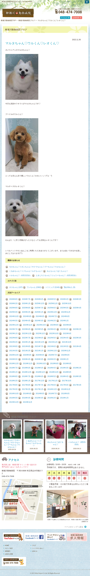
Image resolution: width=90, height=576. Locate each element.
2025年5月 (64, 308)
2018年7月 (26, 376)
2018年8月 (13, 376)
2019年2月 (77, 368)
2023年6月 (26, 329)
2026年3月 (77, 299)
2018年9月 (67, 372)
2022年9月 (67, 333)
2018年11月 (40, 372)
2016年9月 (27, 393)
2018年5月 (51, 376)
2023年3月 (64, 329)
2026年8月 (13, 299)
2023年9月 (54, 325)
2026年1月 (26, 303)
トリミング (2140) (52, 287)
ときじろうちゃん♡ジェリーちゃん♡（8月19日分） (56, 275)
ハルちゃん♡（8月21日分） (20, 275)
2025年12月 (39, 303)
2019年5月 (39, 368)
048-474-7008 (8, 476)
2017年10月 (66, 381)
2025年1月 (39, 312)
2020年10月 (14, 355)
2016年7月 (52, 393)
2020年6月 (65, 355)
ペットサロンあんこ (38, 548)
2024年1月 (64, 321)
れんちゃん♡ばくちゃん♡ (57, 271)
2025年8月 (26, 308)
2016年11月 (65, 389)
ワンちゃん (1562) (34, 287)
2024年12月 (52, 312)
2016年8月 (40, 393)
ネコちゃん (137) (15, 287)
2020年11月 (65, 351)
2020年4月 (26, 359)
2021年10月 (66, 342)
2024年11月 (65, 312)
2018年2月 (13, 381)
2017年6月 (51, 385)
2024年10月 (14, 316)
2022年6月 (39, 338)
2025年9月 (13, 308)
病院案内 (7, 551)
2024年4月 (26, 321)
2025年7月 (39, 308)
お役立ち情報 (9, 554)
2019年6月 (26, 368)
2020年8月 (40, 355)
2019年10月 (41, 363)
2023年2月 (77, 329)
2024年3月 (39, 321)
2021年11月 (53, 342)
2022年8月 (13, 338)
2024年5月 (13, 321)
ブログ (34, 545)
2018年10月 (54, 372)
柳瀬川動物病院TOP (8, 20)
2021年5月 (64, 346)
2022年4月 (64, 338)
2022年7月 (26, 338)
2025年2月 (26, 312)
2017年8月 (26, 385)
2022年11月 (40, 333)
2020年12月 (52, 351)
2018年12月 (26, 372)
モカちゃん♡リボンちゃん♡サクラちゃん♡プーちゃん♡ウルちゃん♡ (37, 267)
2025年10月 (66, 303)
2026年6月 (39, 299)
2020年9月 (27, 355)
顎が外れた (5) (69, 287)
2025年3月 (13, 312)
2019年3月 (64, 368)
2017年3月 (13, 389)
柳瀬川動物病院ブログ (26, 20)
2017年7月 (39, 385)
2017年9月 (13, 385)
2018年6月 (39, 376)
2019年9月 (54, 363)
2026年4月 (64, 299)
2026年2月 (13, 303)
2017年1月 (39, 389)
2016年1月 (64, 398)
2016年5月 (13, 398)
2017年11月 (53, 381)
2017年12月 (39, 381)
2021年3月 (13, 351)
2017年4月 (77, 385)
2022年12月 (26, 333)
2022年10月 (54, 333)
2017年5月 (64, 385)
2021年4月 (77, 346)
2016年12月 (52, 389)
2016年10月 (14, 393)
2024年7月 (52, 316)
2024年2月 (51, 321)
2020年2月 (51, 359)
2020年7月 (52, 355)
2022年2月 (13, 342)
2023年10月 (41, 325)
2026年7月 (26, 299)
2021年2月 (26, 351)
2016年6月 (65, 393)
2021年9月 (13, 346)
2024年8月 (40, 316)
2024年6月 (65, 316)
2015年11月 (27, 402)
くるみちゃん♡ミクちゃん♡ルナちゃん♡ (26, 271)
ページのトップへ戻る (73, 527)
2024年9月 (27, 316)
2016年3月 (39, 398)
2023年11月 (27, 325)
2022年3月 (77, 338)
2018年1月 (26, 381)
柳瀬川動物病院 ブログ (23, 417)
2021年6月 (51, 346)
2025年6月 (51, 308)
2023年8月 (67, 325)
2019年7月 (13, 368)
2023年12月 (14, 325)
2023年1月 (13, 333)
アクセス (64, 18)
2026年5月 (51, 299)
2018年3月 (77, 376)
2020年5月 (13, 359)
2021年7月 (39, 346)
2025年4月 (77, 308)
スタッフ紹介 (9, 548)
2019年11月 (27, 363)
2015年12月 (14, 402)
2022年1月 (26, 342)
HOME (7, 545)
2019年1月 (13, 372)
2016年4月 (26, 398)
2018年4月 (64, 376)
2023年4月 (51, 329)
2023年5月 (39, 329)
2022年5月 (51, 338)
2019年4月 (51, 368)
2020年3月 (39, 359)
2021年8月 (26, 346)
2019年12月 (14, 363)
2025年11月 (53, 303)
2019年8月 (67, 363)
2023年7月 (13, 329)
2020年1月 (64, 359)
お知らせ (34, 551)
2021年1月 (39, 351)
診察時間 (76, 18)
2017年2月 (26, 389)
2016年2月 (51, 398)
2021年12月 (39, 342)
